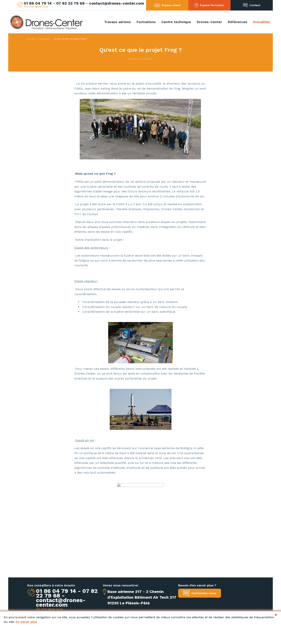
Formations (146, 22)
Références (237, 22)
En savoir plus (26, 622)
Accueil (31, 39)
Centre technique (176, 22)
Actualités (261, 22)
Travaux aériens (117, 22)
